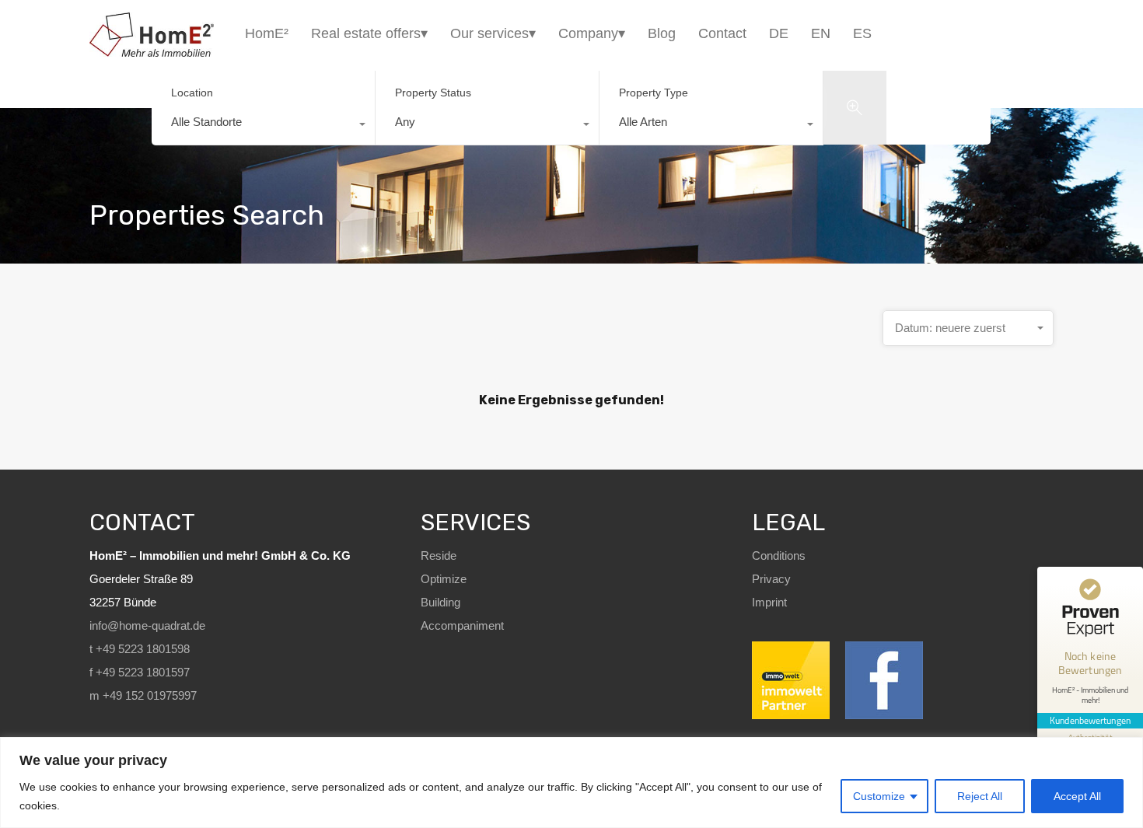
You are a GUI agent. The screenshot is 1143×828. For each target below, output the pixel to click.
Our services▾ (493, 33)
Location (192, 92)
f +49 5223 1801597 (139, 672)
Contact (722, 33)
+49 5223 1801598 (1019, 33)
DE (778, 33)
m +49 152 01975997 (143, 695)
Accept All (1077, 796)
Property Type (653, 92)
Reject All (979, 796)
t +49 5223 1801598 (139, 648)
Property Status (433, 92)
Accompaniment (462, 625)
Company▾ (591, 33)
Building (440, 602)
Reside (438, 555)
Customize (879, 796)
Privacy (771, 578)
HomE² (266, 33)
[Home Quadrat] (151, 49)
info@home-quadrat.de (147, 625)
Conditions (779, 555)
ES (862, 33)
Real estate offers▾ (369, 33)
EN (820, 33)
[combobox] (263, 126)
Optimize (444, 578)
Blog (662, 33)
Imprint (769, 602)
